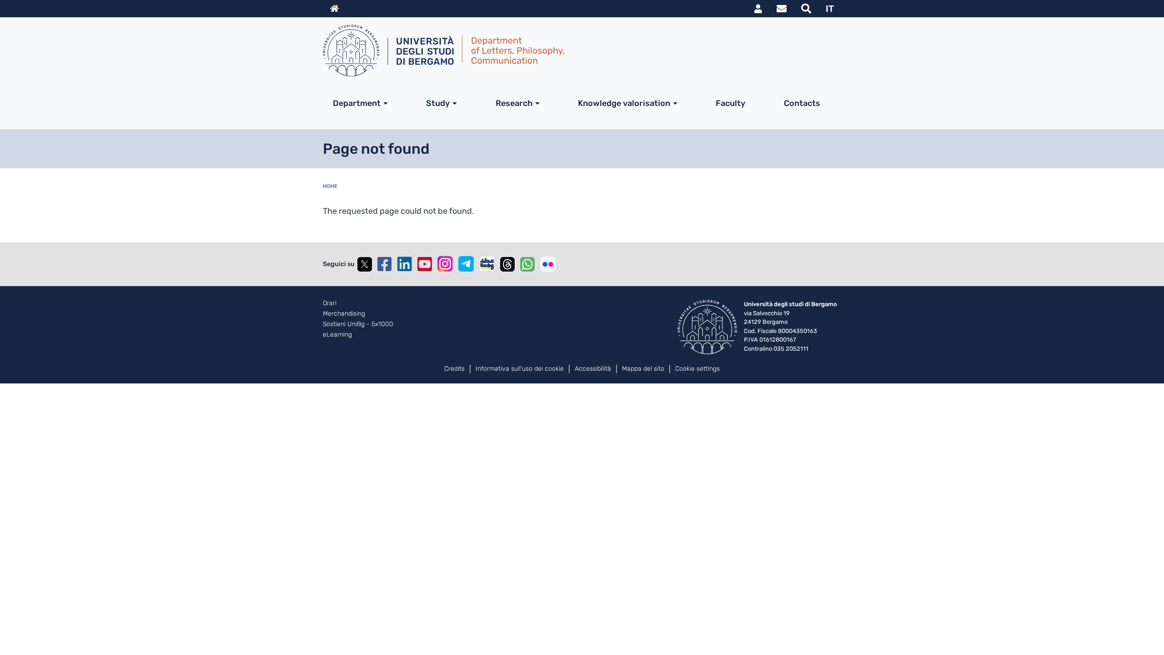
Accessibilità (593, 369)
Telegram (466, 264)
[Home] (578, 50)
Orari (329, 303)
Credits (454, 369)
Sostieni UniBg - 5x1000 (358, 324)
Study (438, 103)
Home (330, 186)
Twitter (364, 264)
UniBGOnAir (487, 264)
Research (514, 103)
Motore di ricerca (806, 8)
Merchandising (344, 313)
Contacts (802, 103)
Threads (507, 264)
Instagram (445, 264)
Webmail (781, 8)
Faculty (730, 103)
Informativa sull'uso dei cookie (520, 369)
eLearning (337, 334)
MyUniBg (758, 8)
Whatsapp (527, 264)
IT (830, 8)
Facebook (384, 264)
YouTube (424, 264)
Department (357, 103)
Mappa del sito (643, 369)
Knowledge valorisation (624, 103)
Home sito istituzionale (334, 8)
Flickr (548, 264)
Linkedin (404, 264)
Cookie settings (697, 369)
